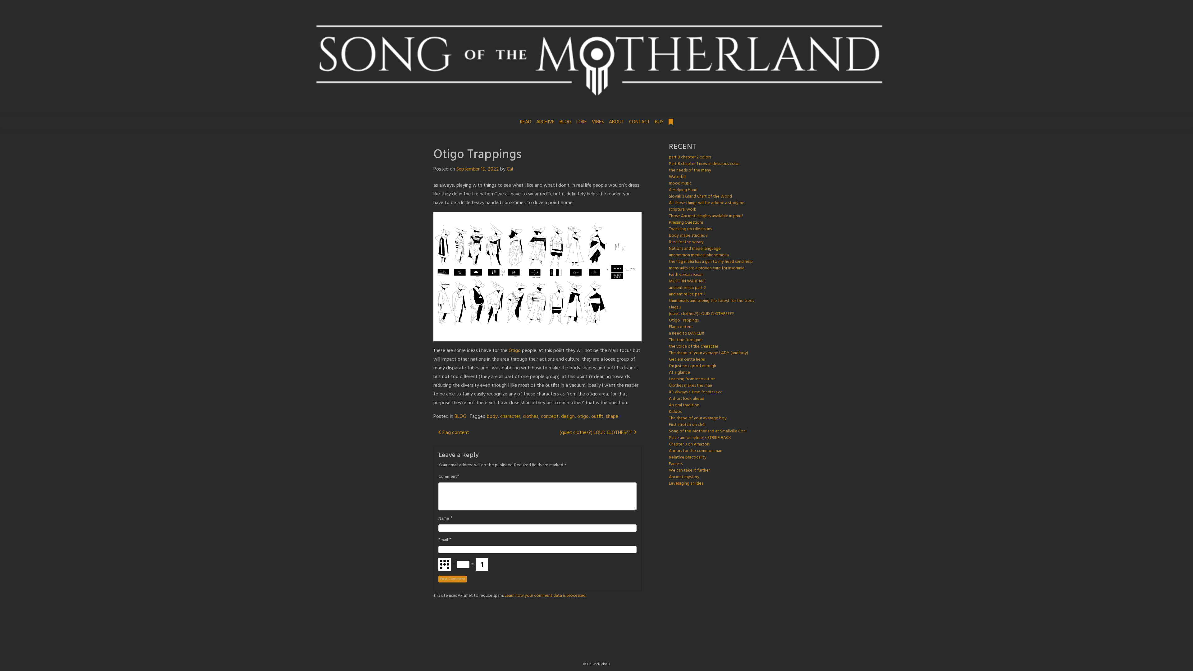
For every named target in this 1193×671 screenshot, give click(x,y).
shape (612, 417)
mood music (680, 183)
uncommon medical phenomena (699, 255)
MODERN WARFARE (687, 281)
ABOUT (616, 122)
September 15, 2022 (477, 169)
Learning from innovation (692, 379)
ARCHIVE (545, 122)
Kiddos (675, 411)
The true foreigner (686, 340)
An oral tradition (684, 405)
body (492, 417)
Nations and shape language (695, 248)
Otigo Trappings (684, 320)
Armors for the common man (695, 450)
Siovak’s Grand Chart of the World (700, 196)
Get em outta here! (687, 359)
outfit (597, 417)
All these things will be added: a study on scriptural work (706, 206)
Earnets (676, 464)
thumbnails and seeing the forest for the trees (711, 300)
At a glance (679, 372)
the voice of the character (693, 346)
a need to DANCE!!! (686, 333)
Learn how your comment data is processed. (545, 595)
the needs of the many (690, 170)
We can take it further (689, 470)
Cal (510, 169)
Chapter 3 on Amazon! (689, 444)
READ (525, 122)
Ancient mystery (684, 477)
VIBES (598, 122)
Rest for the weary (686, 242)
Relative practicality (687, 457)
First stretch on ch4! (687, 424)
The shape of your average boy (698, 418)
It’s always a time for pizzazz (695, 392)
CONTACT (639, 122)
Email (443, 540)
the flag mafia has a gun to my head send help (711, 261)
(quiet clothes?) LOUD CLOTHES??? (597, 433)
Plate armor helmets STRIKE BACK (700, 437)
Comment (447, 477)
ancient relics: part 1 (687, 294)
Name (443, 519)
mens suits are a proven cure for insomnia (706, 268)
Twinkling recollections (690, 229)
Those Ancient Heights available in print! (706, 216)
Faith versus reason (686, 274)
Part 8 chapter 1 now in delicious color (704, 163)
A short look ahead (686, 398)
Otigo (515, 351)
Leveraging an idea (686, 483)
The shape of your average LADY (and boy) (708, 353)
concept (550, 417)
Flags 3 (675, 307)
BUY (659, 122)
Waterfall (677, 176)
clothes (530, 417)
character (510, 417)
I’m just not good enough (692, 366)
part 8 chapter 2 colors (690, 157)
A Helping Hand (683, 190)
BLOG (565, 122)
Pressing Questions (686, 222)
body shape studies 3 (688, 235)
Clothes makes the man (690, 385)
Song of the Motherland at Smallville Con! (708, 431)
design (568, 417)
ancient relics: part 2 (687, 287)
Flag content (455, 433)
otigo (583, 417)
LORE (581, 122)
